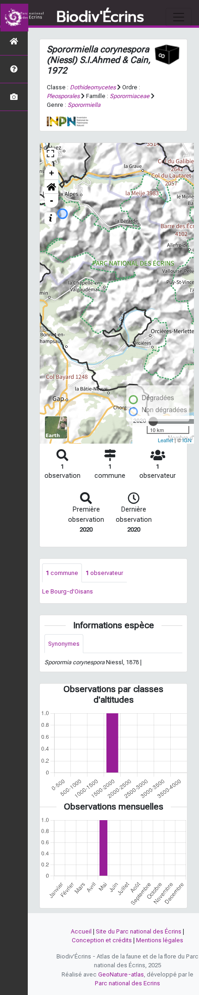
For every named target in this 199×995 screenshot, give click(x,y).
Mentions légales (159, 940)
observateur (104, 572)
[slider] (153, 421)
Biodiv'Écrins (100, 17)
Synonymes (64, 643)
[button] (51, 187)
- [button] (51, 200)
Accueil (81, 931)
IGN (187, 440)
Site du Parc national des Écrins (138, 931)
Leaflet (165, 440)
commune (62, 572)
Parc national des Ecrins (127, 983)
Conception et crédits (102, 940)
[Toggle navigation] (179, 17)
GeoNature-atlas (121, 974)
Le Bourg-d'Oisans (67, 591)
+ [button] (51, 173)
